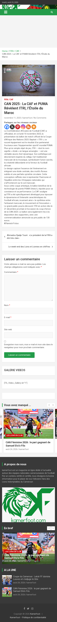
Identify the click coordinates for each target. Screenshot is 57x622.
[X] (12, 126)
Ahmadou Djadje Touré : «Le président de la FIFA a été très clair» (29, 236)
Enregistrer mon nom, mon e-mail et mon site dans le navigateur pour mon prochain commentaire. (28, 346)
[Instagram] (23, 126)
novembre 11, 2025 (12, 118)
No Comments (40, 118)
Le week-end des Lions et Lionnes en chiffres (29, 246)
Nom (7, 305)
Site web (8, 329)
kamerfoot (27, 118)
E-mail (7, 317)
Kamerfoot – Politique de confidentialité (28, 617)
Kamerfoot (35, 614)
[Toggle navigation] (5, 12)
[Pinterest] (17, 126)
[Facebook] (6, 126)
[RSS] (28, 126)
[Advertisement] (28, 31)
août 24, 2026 (12, 449)
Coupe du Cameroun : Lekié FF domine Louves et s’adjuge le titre (31, 577)
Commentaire (11, 272)
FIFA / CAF (8, 99)
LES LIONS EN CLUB (15, 435)
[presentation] (49, 405)
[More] (33, 126)
